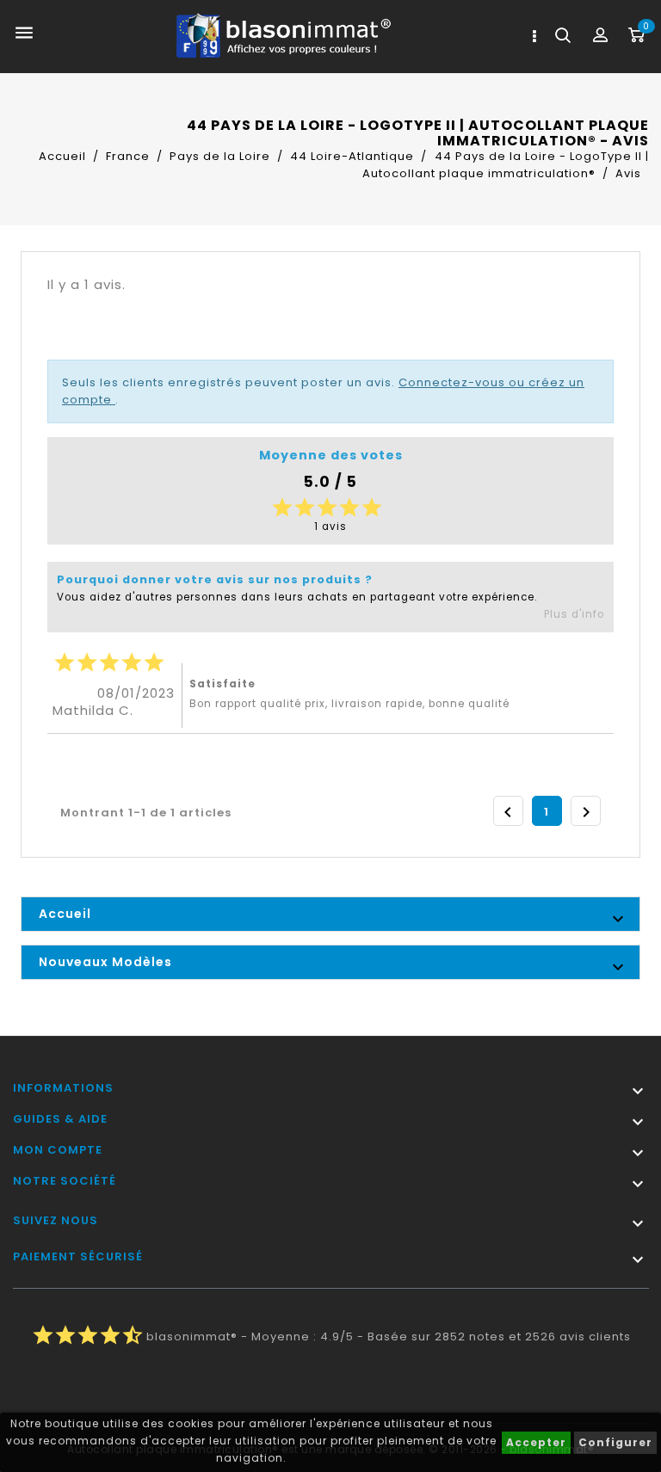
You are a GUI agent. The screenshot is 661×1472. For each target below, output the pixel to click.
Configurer (615, 1442)
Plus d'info (574, 614)
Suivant (586, 812)
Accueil (65, 913)
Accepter (536, 1442)
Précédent (507, 812)
